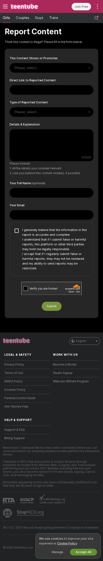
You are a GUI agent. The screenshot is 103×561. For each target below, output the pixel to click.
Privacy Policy (14, 364)
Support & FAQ (14, 429)
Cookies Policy (14, 389)
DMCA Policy (13, 381)
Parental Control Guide (19, 398)
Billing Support (14, 438)
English (81, 341)
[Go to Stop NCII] (31, 513)
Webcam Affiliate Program (71, 381)
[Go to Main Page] (31, 6)
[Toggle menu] (5, 6)
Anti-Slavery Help (16, 406)
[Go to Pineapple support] (8, 513)
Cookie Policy (67, 543)
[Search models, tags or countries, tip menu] (96, 18)
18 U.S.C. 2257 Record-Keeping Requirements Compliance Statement (50, 527)
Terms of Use (13, 373)
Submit (52, 306)
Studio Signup (63, 373)
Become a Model (64, 364)
